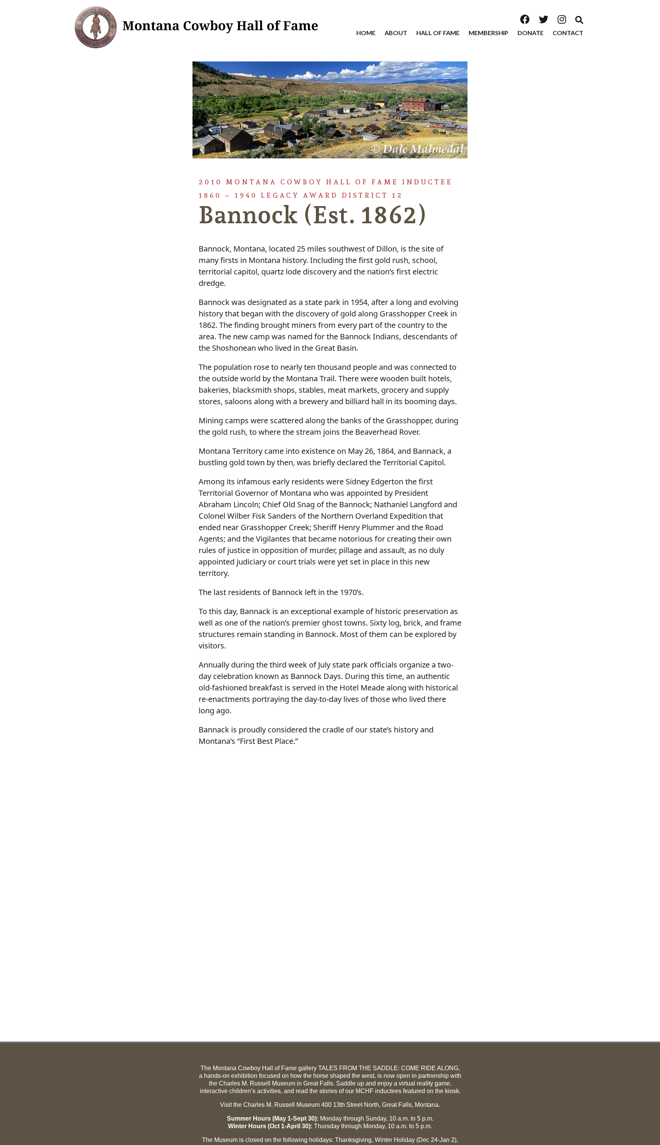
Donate (531, 32)
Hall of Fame (437, 32)
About (396, 32)
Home (365, 32)
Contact (568, 32)
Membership (488, 32)
